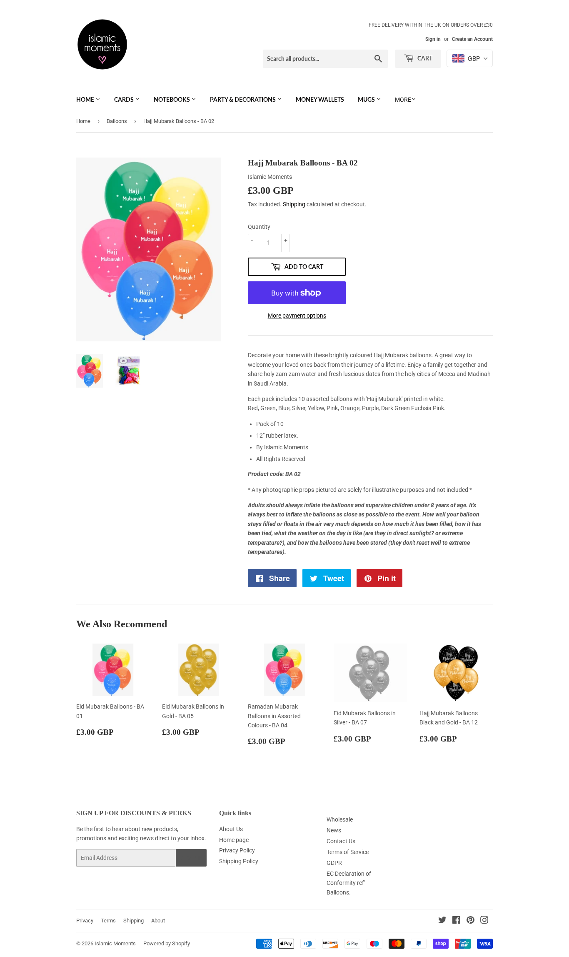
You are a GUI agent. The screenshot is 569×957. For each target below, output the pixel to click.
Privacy (84, 920)
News (334, 830)
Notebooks (172, 99)
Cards (124, 99)
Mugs (367, 99)
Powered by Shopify (166, 943)
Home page (234, 840)
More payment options (297, 315)
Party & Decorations (243, 99)
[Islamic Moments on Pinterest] (470, 921)
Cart (424, 58)
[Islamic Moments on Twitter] (442, 921)
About (158, 920)
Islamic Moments (115, 943)
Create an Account (472, 39)
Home (85, 99)
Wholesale (340, 819)
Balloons (117, 121)
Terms (108, 920)
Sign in (433, 39)
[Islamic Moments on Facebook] (456, 921)
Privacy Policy (237, 850)
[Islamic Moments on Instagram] (484, 921)
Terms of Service (348, 852)
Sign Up (191, 858)
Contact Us (341, 841)
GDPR (334, 862)
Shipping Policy (238, 861)
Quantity (259, 226)
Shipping (294, 204)
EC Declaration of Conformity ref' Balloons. (349, 883)
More (403, 99)
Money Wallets (320, 99)
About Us (231, 829)
